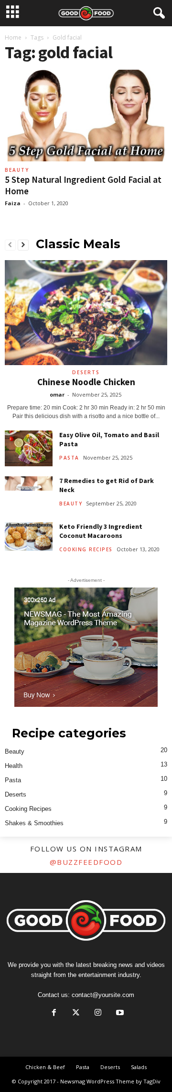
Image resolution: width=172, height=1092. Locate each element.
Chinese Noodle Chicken (86, 382)
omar (57, 394)
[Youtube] (119, 1013)
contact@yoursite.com (103, 994)
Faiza (13, 203)
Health (13, 765)
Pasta (69, 457)
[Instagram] (98, 1013)
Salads (139, 1067)
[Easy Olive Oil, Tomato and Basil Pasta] (29, 448)
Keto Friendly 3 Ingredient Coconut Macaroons (100, 531)
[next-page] (23, 245)
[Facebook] (54, 1013)
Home (13, 37)
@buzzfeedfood (86, 862)
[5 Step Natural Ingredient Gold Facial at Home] (86, 116)
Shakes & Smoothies (34, 823)
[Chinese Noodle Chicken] (86, 312)
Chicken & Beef (45, 1067)
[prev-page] (10, 245)
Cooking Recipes (86, 549)
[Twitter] (76, 1013)
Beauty (17, 170)
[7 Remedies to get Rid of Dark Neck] (29, 483)
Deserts (86, 372)
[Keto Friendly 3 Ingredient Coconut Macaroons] (29, 536)
